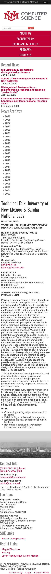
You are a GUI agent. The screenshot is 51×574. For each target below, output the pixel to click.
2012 (7, 163)
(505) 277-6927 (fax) (11, 470)
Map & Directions (11, 549)
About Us (25, 33)
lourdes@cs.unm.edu (12, 267)
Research (25, 49)
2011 (7, 166)
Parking (6, 552)
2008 (7, 176)
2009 (7, 173)
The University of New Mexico (21, 2)
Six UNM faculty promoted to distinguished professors (17, 71)
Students (25, 54)
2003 (7, 193)
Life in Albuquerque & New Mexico (20, 555)
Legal (28, 572)
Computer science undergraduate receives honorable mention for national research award (25, 101)
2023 (7, 126)
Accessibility (15, 572)
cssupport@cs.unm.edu (13, 476)
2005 (7, 187)
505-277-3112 (8, 265)
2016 (7, 149)
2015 (7, 153)
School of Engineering (13, 538)
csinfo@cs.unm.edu (10, 483)
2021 (7, 133)
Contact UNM (41, 572)
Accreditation (25, 38)
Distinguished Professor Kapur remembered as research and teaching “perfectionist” (23, 89)
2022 (7, 129)
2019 (7, 139)
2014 (7, 156)
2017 (7, 146)
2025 (7, 119)
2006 (7, 183)
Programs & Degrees (25, 44)
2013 (7, 160)
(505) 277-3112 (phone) (12, 468)
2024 (7, 123)
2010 (7, 170)
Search (31, 28)
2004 (7, 190)
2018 (7, 143)
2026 (7, 116)
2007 (7, 180)
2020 (7, 136)
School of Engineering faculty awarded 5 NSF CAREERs (24, 80)
